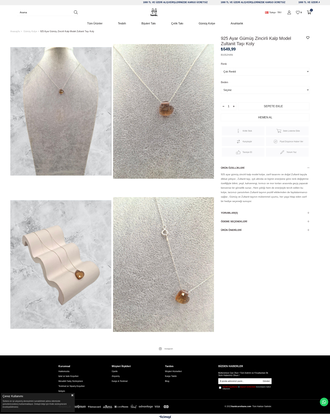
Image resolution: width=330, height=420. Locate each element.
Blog (167, 381)
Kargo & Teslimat (120, 381)
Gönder (266, 381)
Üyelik (115, 371)
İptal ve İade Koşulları (68, 376)
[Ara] (75, 12)
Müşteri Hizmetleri (173, 371)
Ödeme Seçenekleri (234, 221)
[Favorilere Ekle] (307, 38)
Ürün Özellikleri (232, 167)
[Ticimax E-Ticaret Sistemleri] (165, 417)
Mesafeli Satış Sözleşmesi (70, 381)
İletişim (61, 391)
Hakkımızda (63, 371)
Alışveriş (116, 376)
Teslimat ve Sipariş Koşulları (71, 386)
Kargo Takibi (171, 376)
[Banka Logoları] (114, 407)
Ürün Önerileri (231, 230)
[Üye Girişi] (289, 12)
